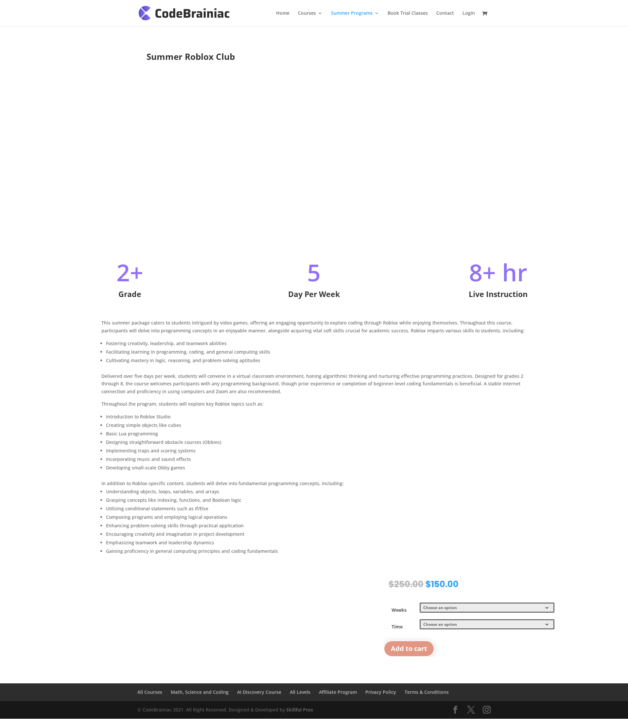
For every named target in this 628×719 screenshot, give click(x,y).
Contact (445, 13)
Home (282, 13)
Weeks (399, 610)
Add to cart (409, 648)
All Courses (149, 692)
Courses (307, 13)
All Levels (300, 692)
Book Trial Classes (408, 13)
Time (397, 626)
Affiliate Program (338, 692)
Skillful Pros (299, 710)
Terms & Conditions (427, 692)
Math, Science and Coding (200, 692)
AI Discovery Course (259, 692)
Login (468, 13)
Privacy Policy (380, 692)
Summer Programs (352, 13)
